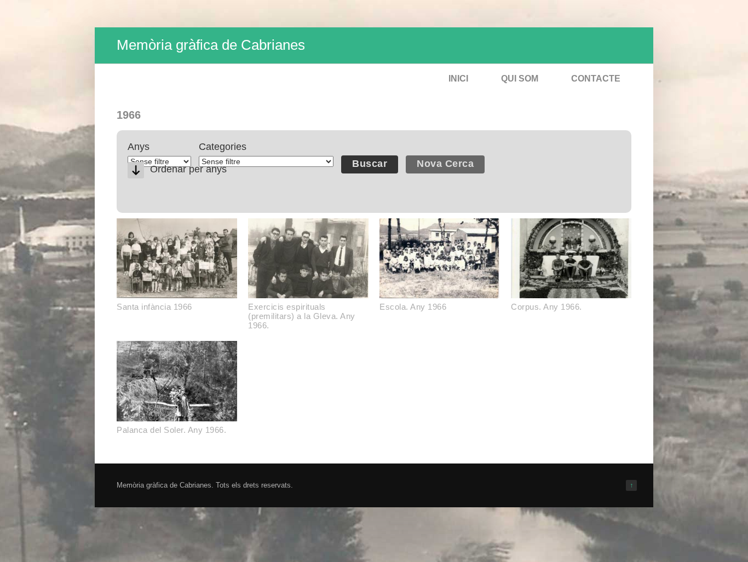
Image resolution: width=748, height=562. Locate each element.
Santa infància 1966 (154, 306)
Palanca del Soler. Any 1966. (171, 429)
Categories (222, 146)
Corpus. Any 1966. (546, 306)
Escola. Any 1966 (412, 306)
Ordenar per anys (188, 169)
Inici (458, 78)
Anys (138, 146)
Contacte (595, 78)
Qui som (519, 78)
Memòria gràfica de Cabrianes (211, 45)
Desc (136, 170)
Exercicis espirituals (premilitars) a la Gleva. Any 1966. (301, 316)
